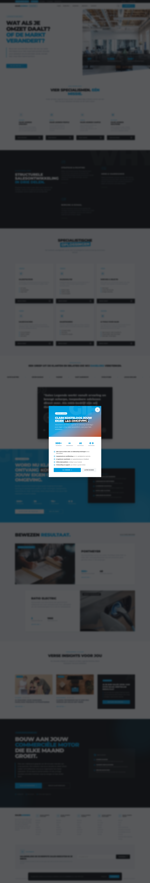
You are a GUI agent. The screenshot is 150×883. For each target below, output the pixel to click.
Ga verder (66, 470)
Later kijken (89, 470)
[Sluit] (97, 409)
